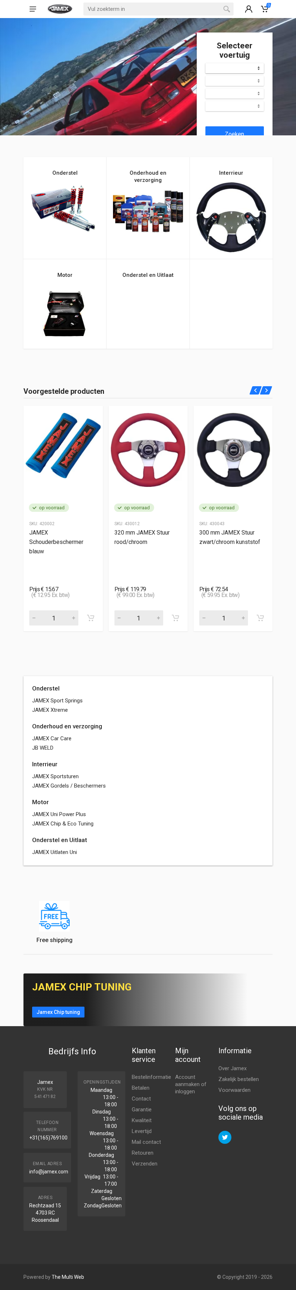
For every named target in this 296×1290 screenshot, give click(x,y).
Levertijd (142, 1131)
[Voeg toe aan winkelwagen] (90, 618)
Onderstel (46, 688)
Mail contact (146, 1142)
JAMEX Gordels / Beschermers (69, 786)
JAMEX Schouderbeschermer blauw (56, 542)
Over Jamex (232, 1068)
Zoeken (234, 134)
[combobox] (234, 68)
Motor (40, 802)
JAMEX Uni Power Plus (59, 814)
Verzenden (144, 1163)
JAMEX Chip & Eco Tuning (62, 823)
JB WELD (42, 748)
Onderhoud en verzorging (67, 726)
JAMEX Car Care (51, 738)
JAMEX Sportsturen (55, 776)
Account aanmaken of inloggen (190, 1084)
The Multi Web (68, 1277)
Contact (141, 1098)
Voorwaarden (234, 1090)
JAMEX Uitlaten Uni (54, 852)
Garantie (142, 1109)
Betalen (140, 1088)
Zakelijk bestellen (238, 1079)
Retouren (142, 1153)
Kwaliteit (142, 1120)
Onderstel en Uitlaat (59, 840)
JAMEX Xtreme (50, 710)
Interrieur (44, 764)
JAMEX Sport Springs (57, 700)
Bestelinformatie (151, 1077)
